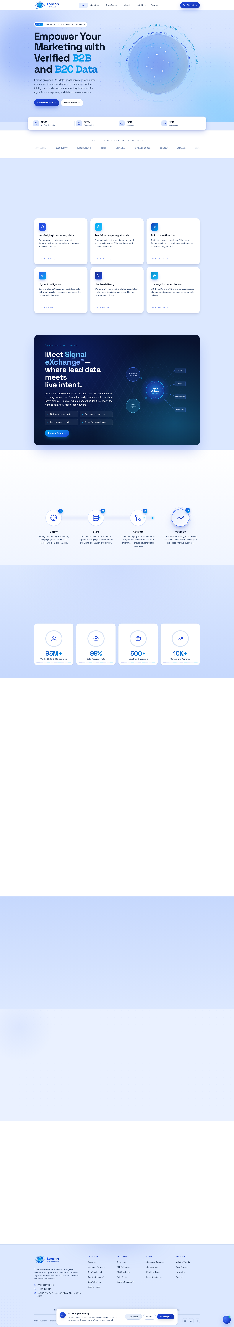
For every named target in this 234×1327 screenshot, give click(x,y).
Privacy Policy (143, 693)
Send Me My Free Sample (143, 684)
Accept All (167, 1317)
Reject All (149, 1317)
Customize (134, 1317)
